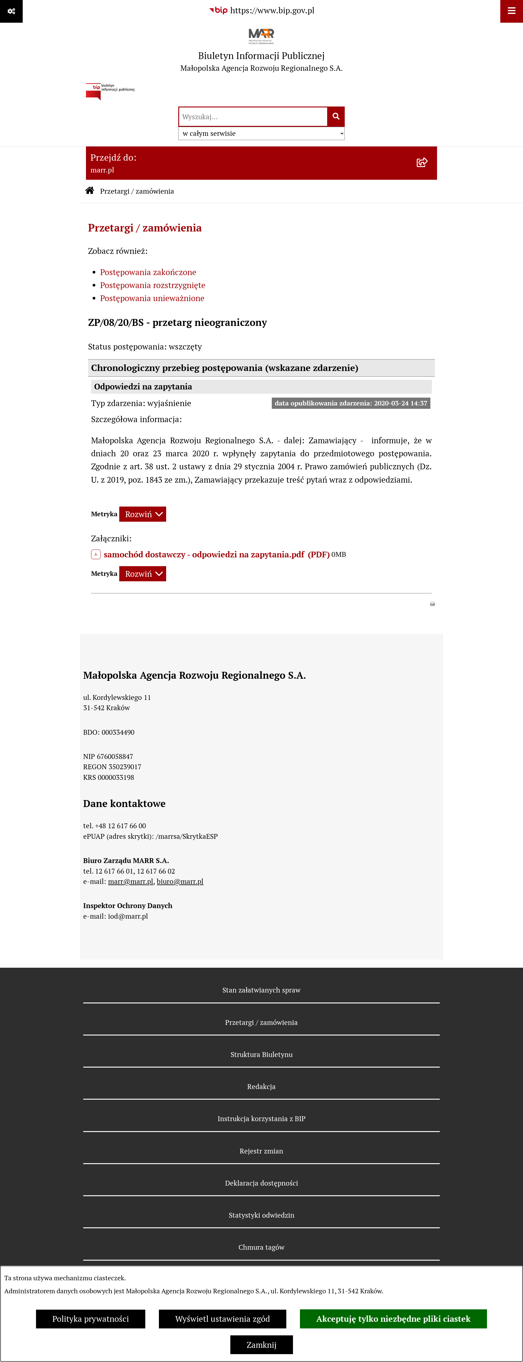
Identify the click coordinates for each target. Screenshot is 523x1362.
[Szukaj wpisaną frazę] (336, 117)
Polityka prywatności (90, 1319)
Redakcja (261, 1086)
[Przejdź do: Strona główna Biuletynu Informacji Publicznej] (89, 191)
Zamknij (262, 1345)
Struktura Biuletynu (262, 1054)
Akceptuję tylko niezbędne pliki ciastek (393, 1318)
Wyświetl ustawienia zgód (222, 1319)
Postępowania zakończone (148, 272)
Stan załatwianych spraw (261, 990)
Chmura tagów (261, 1247)
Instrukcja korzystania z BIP (262, 1118)
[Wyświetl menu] (511, 11)
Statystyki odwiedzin (261, 1215)
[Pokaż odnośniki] (11, 11)
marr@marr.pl (130, 881)
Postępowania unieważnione (152, 298)
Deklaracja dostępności (261, 1183)
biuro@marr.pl (180, 881)
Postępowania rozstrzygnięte (153, 285)
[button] (432, 603)
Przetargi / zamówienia (137, 191)
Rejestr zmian (261, 1151)
